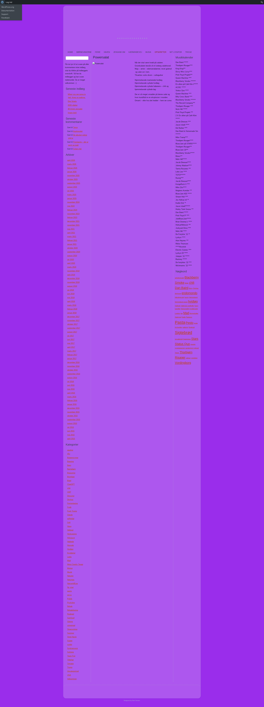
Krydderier (71, 553)
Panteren (189, 317)
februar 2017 (72, 355)
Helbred (70, 530)
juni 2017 (70, 339)
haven (187, 297)
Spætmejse (187, 339)
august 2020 (72, 256)
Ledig (69, 557)
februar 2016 (72, 400)
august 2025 (72, 187)
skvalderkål (179, 339)
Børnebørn (71, 469)
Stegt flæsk (72, 637)
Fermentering (72, 503)
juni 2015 (70, 431)
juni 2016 (70, 385)
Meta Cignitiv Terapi (75, 564)
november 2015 (73, 412)
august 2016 (72, 378)
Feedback (5, 18)
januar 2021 (71, 244)
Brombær (71, 477)
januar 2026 (71, 172)
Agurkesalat (77, 131)
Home (70, 52)
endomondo (189, 293)
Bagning (70, 461)
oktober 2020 (72, 248)
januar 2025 (71, 198)
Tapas (177, 353)
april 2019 (71, 275)
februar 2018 (72, 309)
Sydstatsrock (72, 648)
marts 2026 (71, 164)
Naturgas (70, 580)
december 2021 (73, 221)
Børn (69, 465)
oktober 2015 (72, 416)
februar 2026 (72, 168)
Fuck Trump (72, 511)
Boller (187, 283)
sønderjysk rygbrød (192, 348)
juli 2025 (70, 191)
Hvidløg (70, 549)
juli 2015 (70, 427)
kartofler (177, 309)
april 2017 (71, 347)
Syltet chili (77, 149)
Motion (70, 568)
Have (69, 526)
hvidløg (193, 301)
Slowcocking (72, 629)
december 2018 (73, 278)
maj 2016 (71, 389)
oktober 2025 (72, 179)
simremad (71, 625)
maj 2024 (71, 206)
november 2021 (73, 225)
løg (182, 313)
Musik (148, 52)
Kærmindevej (135, 52)
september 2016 (73, 374)
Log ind (9, 2)
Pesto (189, 322)
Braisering (71, 473)
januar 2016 (71, 404)
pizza (69, 595)
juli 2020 (70, 259)
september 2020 (73, 252)
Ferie (97, 52)
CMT (69, 492)
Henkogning (72, 534)
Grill (68, 522)
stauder (193, 344)
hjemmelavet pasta (181, 302)
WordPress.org (7, 7)
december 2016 (73, 362)
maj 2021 (71, 229)
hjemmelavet (193, 297)
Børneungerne (84, 52)
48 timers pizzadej (75, 109)
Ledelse (177, 313)
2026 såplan (72, 105)
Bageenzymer (72, 458)
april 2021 (71, 233)
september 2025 (73, 183)
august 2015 (72, 423)
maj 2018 (71, 298)
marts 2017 (71, 351)
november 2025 (73, 176)
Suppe (69, 641)
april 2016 (71, 393)
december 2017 (73, 317)
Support (4, 14)
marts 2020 (71, 267)
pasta (69, 591)
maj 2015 (71, 435)
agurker (70, 450)
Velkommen (72, 679)
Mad (69, 561)
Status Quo (182, 344)
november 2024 (73, 202)
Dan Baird (181, 288)
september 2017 (73, 328)
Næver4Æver (72, 584)
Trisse (188, 52)
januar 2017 (71, 359)
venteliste (194, 358)
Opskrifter (160, 52)
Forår (69, 507)
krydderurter (193, 309)
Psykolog (71, 603)
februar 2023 (72, 217)
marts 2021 (71, 237)
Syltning (70, 652)
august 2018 (72, 286)
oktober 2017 (72, 324)
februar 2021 (72, 240)
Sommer (70, 633)
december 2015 (73, 408)
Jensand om (119, 52)
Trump (69, 667)
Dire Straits (72, 101)
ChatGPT (71, 484)
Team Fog (71, 656)
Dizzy (191, 288)
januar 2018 (71, 313)
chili (68, 488)
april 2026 (71, 160)
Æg (68, 454)
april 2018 (71, 301)
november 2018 (73, 282)
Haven (107, 52)
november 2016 (73, 366)
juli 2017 (70, 336)
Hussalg (70, 545)
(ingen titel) (72, 113)
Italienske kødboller (187, 306)
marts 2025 (71, 195)
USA (69, 675)
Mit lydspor (176, 52)
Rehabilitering (72, 610)
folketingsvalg (179, 297)
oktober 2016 (72, 370)
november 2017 (73, 320)
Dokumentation (7, 10)
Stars (194, 338)
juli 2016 (70, 382)
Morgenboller (194, 313)
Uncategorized (73, 671)
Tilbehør (70, 660)
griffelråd (70, 519)
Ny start (70, 587)
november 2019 (73, 271)
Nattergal (178, 317)
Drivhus (70, 500)
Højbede (70, 542)
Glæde (70, 515)
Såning (70, 622)
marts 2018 (71, 305)
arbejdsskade (179, 278)
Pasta (180, 322)
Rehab (69, 606)
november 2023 (73, 214)
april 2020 (71, 263)
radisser (185, 327)
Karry (196, 306)
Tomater (70, 664)
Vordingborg (183, 362)
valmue (188, 358)
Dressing (70, 496)
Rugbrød (70, 614)
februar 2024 (72, 210)
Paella (183, 317)
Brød (69, 481)
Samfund (70, 618)
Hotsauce (71, 538)
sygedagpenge (180, 348)
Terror (75, 127)
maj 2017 (71, 343)
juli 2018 (70, 290)
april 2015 (71, 439)
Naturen (70, 576)
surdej (69, 645)
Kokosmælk (185, 309)
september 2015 (73, 420)
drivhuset (178, 293)
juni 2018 (70, 294)
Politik (69, 599)
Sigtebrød (183, 332)
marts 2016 (71, 397)
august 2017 (72, 332)
